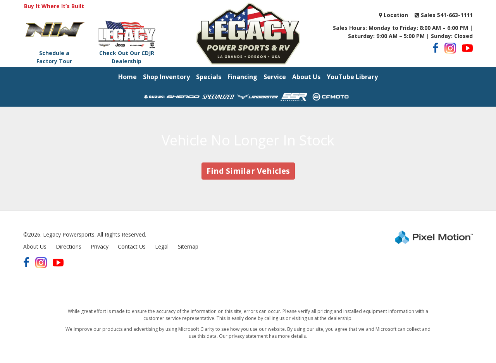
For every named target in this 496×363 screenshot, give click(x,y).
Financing (242, 77)
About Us (306, 77)
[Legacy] (248, 32)
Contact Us (132, 246)
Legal (162, 246)
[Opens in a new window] (435, 48)
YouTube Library (352, 77)
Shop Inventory (166, 77)
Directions (68, 246)
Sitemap (188, 246)
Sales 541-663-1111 (446, 15)
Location (395, 15)
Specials (208, 77)
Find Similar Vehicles (248, 171)
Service (275, 77)
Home (127, 77)
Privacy (99, 246)
